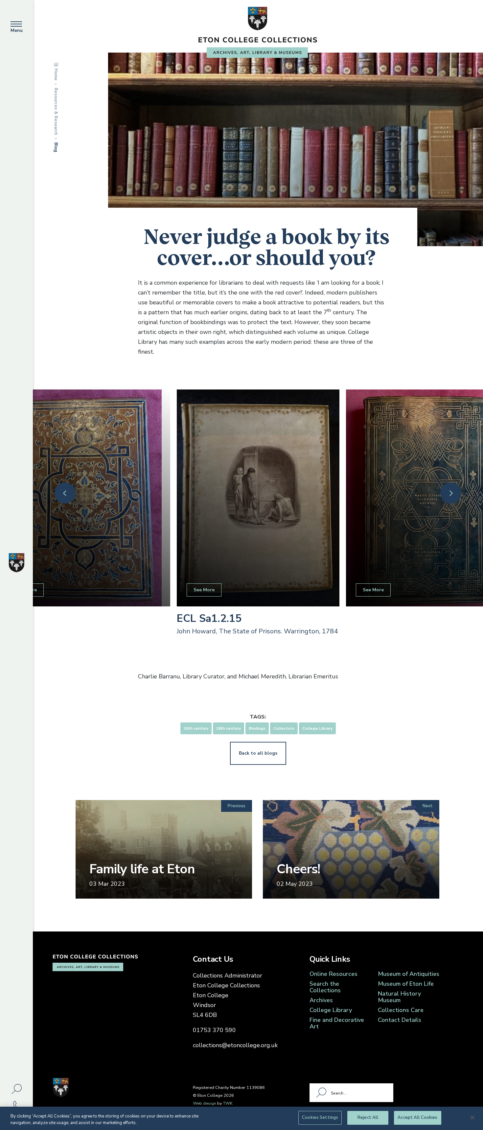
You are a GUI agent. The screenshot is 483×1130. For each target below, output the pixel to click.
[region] (241, 1118)
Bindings (257, 728)
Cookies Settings (320, 1117)
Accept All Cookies (417, 1117)
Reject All (367, 1117)
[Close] (472, 1117)
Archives (321, 1000)
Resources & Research (56, 111)
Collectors (283, 728)
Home (56, 74)
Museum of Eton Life (406, 984)
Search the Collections (325, 987)
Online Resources (333, 974)
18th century (228, 728)
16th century (196, 728)
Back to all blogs (258, 753)
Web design (204, 1103)
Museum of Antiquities (408, 974)
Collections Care (401, 1010)
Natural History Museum (399, 997)
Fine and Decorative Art (337, 1023)
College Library (317, 728)
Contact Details (399, 1020)
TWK (228, 1103)
